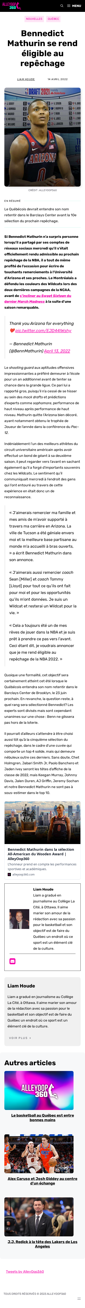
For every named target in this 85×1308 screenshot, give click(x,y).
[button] (62, 6)
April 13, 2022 (57, 350)
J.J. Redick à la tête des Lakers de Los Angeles (42, 1244)
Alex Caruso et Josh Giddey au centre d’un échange (42, 1181)
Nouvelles (34, 19)
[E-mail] (12, 963)
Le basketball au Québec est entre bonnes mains (42, 1117)
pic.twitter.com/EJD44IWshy (43, 330)
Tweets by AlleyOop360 (25, 1272)
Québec (53, 19)
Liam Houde (26, 79)
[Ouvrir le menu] (79, 1298)
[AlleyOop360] (11, 6)
